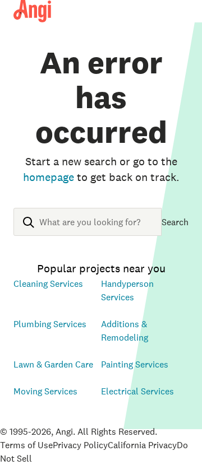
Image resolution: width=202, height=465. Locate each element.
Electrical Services (137, 391)
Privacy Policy (80, 444)
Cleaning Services (48, 283)
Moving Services (45, 391)
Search (175, 221)
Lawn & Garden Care (53, 364)
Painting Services (134, 364)
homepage (48, 177)
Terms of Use (26, 444)
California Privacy (142, 444)
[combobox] (87, 230)
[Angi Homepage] (32, 11)
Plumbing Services (49, 323)
